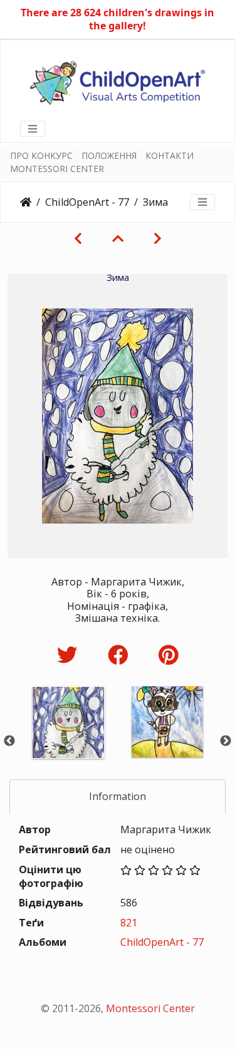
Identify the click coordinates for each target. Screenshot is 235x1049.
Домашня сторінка (25, 202)
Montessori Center (150, 1008)
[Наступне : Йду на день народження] (157, 238)
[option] (68, 739)
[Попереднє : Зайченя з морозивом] (78, 238)
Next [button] (225, 741)
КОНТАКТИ (169, 155)
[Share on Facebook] (120, 655)
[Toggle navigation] (32, 129)
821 (128, 923)
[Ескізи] (117, 238)
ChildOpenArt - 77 (87, 202)
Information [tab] (117, 796)
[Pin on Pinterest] (168, 655)
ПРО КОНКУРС (41, 155)
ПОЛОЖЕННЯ (109, 155)
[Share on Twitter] (69, 655)
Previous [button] (9, 741)
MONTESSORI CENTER (57, 169)
